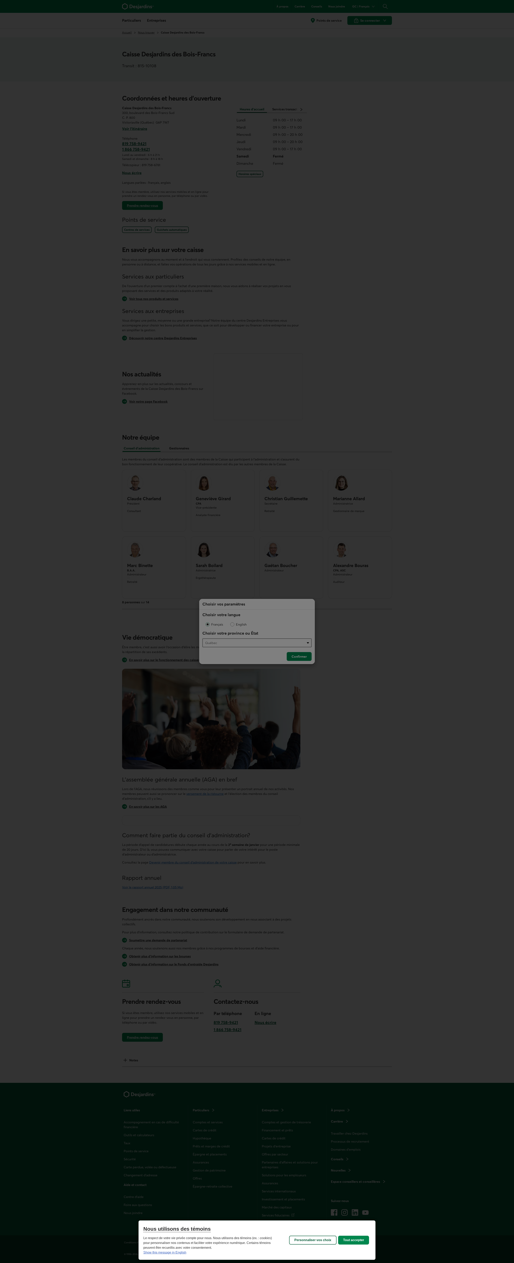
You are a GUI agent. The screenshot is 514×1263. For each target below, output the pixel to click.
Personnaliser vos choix (312, 1240)
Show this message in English (164, 1252)
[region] (257, 1240)
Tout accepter (353, 1240)
